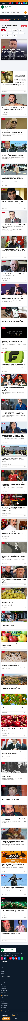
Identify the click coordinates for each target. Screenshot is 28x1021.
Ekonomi (15, 30)
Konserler (3, 971)
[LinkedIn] (12, 3)
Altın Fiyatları (3, 984)
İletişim (2, 1001)
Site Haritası (3, 1007)
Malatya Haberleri (4, 964)
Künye (2, 999)
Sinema (2, 973)
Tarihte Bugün (3, 967)
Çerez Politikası (4, 1005)
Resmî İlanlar (3, 969)
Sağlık (15, 33)
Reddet (15, 1018)
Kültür (10, 33)
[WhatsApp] (26, 3)
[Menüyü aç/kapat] (25, 16)
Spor (3, 35)
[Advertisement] (14, 66)
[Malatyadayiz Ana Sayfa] (8, 7)
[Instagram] (10, 3)
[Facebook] (24, 3)
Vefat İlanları (3, 965)
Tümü (3, 30)
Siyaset (21, 33)
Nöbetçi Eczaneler (4, 982)
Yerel (15, 35)
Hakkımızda (3, 997)
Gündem (4, 33)
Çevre (8, 30)
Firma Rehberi (3, 988)
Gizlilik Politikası (4, 1003)
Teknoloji (9, 35)
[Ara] (25, 12)
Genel (21, 30)
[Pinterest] (17, 3)
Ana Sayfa (3, 22)
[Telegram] (19, 3)
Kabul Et (7, 1018)
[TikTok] (15, 3)
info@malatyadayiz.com (7, 1010)
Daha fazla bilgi (12, 1015)
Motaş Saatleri (4, 992)
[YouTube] (22, 3)
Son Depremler (4, 990)
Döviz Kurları (3, 986)
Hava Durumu (3, 979)
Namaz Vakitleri (4, 980)
